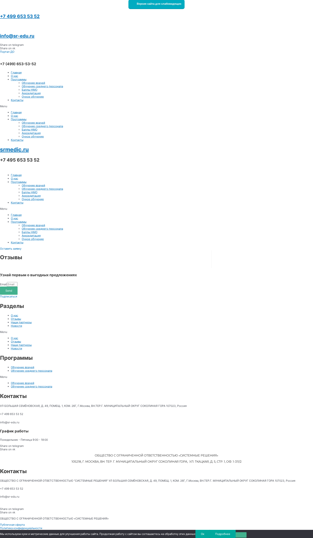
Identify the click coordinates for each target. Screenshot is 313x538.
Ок (202, 534)
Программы (18, 79)
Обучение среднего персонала (42, 86)
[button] (7, 51)
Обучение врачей (33, 83)
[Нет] (241, 535)
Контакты (17, 100)
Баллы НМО (29, 89)
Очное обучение (33, 96)
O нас (14, 76)
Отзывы (16, 319)
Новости (16, 326)
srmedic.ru (14, 149)
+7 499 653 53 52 (20, 16)
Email (3, 284)
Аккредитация (31, 93)
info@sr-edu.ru (17, 36)
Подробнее (222, 534)
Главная (16, 72)
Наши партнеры (21, 322)
